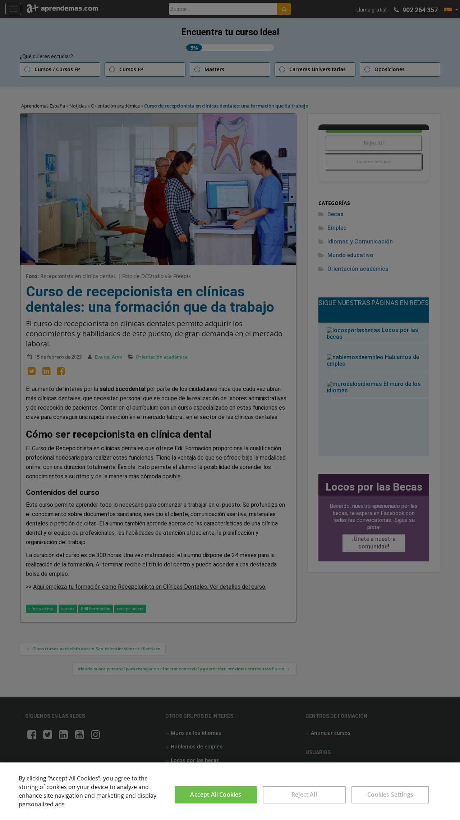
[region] (230, 791)
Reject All (304, 794)
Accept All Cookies (215, 794)
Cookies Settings (390, 794)
